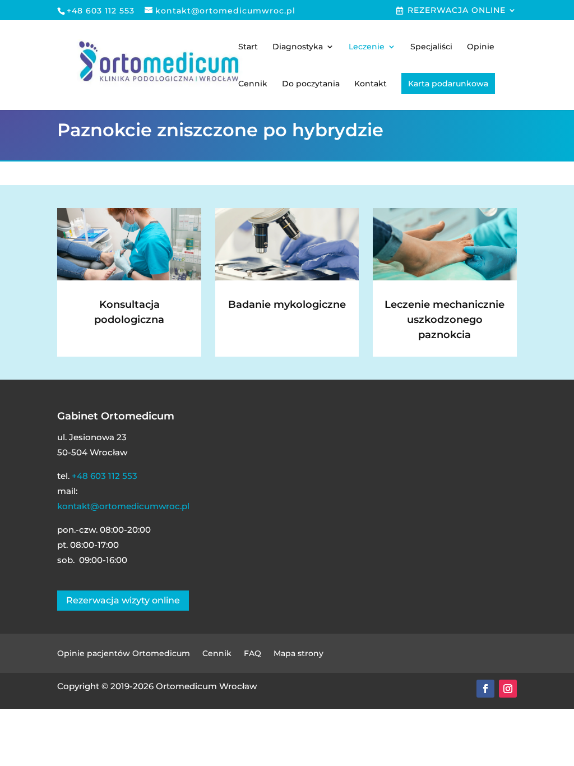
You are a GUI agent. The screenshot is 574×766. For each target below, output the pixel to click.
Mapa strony (298, 653)
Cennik (252, 84)
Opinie (480, 47)
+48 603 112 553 (104, 475)
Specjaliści (431, 47)
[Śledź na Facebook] (485, 689)
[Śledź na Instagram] (508, 689)
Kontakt (370, 84)
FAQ (252, 653)
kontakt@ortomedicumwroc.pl (123, 506)
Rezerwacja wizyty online (123, 600)
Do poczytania (311, 84)
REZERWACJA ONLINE (457, 10)
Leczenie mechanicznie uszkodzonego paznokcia (444, 319)
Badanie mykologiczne (287, 304)
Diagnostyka (297, 47)
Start (248, 47)
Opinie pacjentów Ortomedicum (123, 653)
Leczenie (367, 47)
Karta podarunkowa (448, 84)
